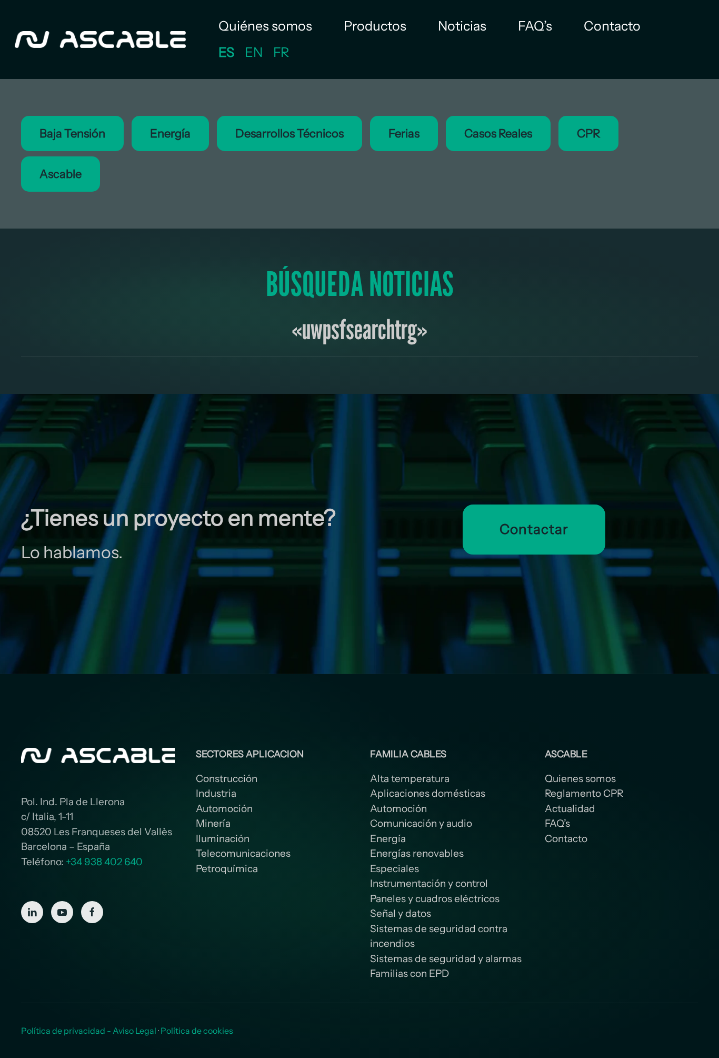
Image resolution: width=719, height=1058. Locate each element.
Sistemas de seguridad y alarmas (446, 959)
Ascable (60, 174)
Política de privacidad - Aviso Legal (88, 1030)
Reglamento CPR (584, 793)
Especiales (394, 869)
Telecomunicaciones (243, 853)
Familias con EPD (409, 973)
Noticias (462, 26)
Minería (213, 823)
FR (281, 52)
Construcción (226, 779)
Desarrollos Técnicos (289, 133)
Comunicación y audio (421, 823)
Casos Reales (498, 133)
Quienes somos (580, 779)
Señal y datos (400, 913)
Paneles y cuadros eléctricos (435, 899)
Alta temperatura (410, 779)
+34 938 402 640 (104, 862)
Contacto (612, 26)
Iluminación (222, 839)
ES (226, 52)
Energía (170, 133)
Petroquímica (227, 869)
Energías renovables (417, 853)
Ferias (404, 133)
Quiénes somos (265, 26)
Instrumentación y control (429, 883)
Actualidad (570, 809)
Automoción (224, 809)
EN (254, 52)
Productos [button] (375, 26)
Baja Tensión (72, 133)
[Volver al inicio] (101, 39)
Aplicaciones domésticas (427, 793)
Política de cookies (197, 1030)
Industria (216, 793)
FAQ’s (535, 26)
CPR (588, 133)
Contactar (534, 529)
